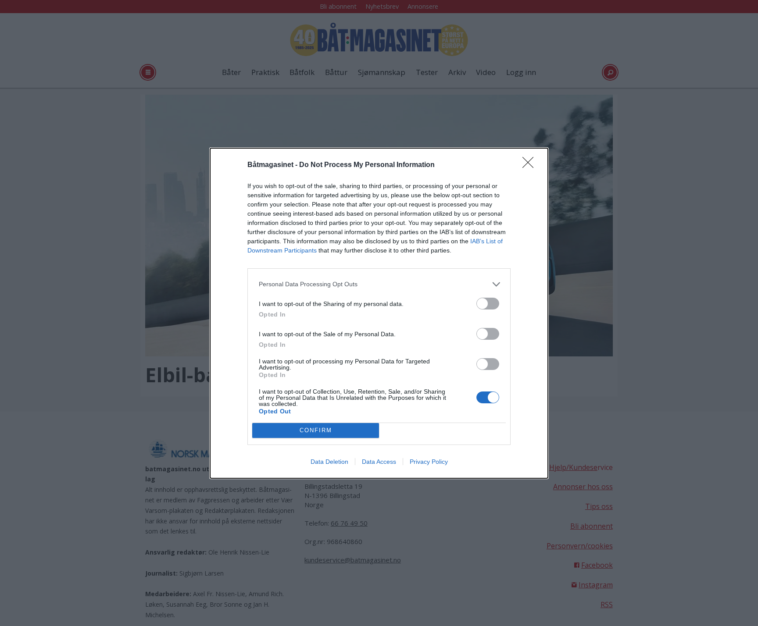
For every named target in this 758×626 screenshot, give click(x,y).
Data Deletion (329, 461)
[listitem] (379, 284)
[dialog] (379, 313)
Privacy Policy (429, 461)
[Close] (530, 165)
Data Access (379, 461)
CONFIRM (316, 430)
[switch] (487, 303)
